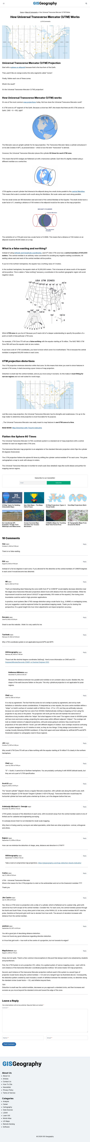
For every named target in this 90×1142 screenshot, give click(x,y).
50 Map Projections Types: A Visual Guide (56, 506)
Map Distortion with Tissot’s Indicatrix (27, 428)
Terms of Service (9, 1093)
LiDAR (5, 1113)
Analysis (6, 1101)
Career (5, 1104)
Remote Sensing (9, 1124)
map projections (29, 102)
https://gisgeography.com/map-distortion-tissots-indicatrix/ (59, 863)
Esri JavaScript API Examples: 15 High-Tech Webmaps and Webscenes (11, 524)
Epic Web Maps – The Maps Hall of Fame (33, 506)
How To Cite (7, 1084)
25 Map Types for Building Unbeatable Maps (11, 506)
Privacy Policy (8, 1090)
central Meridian (78, 191)
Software (6, 1127)
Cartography (7, 1107)
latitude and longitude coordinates (27, 253)
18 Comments (46, 21)
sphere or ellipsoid (18, 67)
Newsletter (7, 1087)
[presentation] (12, 497)
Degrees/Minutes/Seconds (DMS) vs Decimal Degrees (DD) (27, 662)
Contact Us (7, 1081)
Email (49, 1038)
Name (6, 1038)
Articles (5, 1079)
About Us (6, 1076)
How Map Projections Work (77, 505)
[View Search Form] (86, 3)
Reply (84, 544)
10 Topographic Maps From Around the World (77, 524)
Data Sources (8, 1110)
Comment (5, 1007)
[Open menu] (3, 3)
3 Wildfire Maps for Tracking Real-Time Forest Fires (56, 524)
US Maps (6, 1121)
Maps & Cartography (31, 12)
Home (22, 12)
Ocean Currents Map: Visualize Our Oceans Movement (31, 524)
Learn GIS (6, 1115)
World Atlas (7, 1118)
